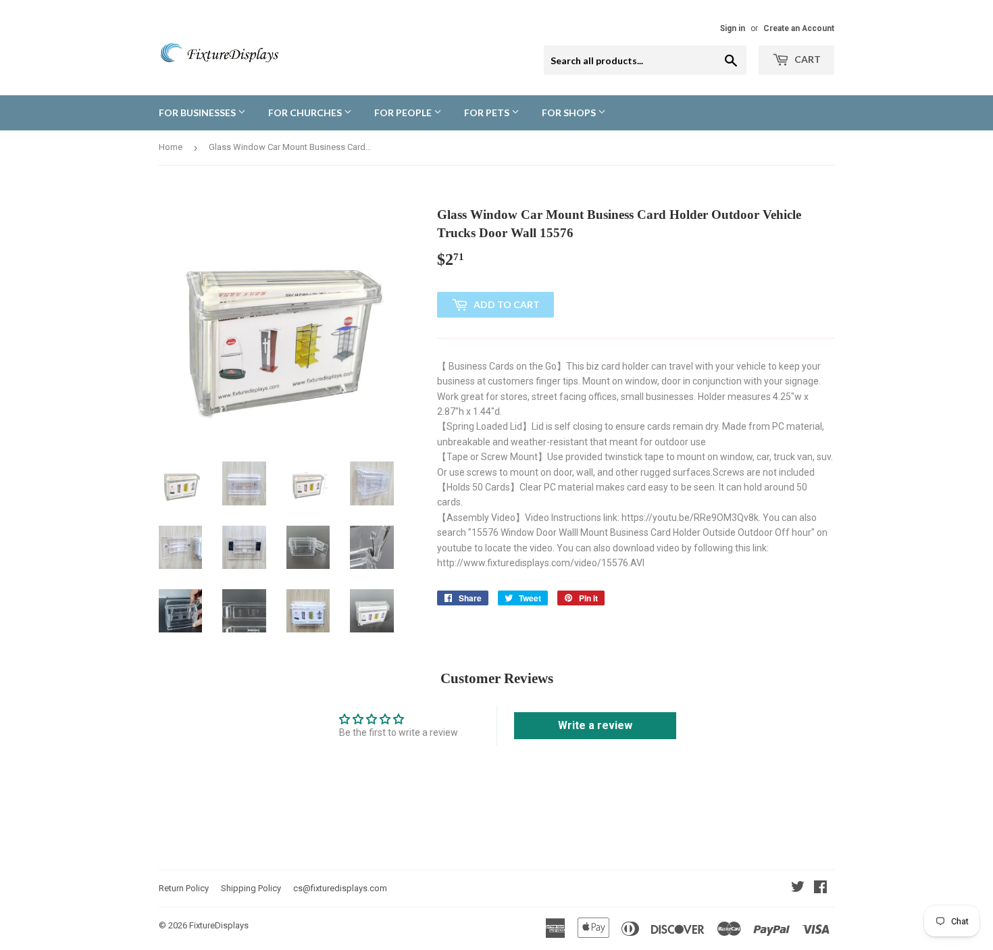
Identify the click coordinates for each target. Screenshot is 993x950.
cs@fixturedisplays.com (340, 888)
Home (170, 147)
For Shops (570, 112)
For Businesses (198, 112)
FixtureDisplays (219, 925)
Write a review (595, 725)
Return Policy (184, 888)
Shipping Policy (251, 888)
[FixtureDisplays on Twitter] (798, 888)
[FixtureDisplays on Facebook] (820, 888)
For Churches (306, 112)
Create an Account (798, 28)
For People (404, 112)
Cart (806, 59)
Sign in (732, 28)
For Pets (487, 112)
